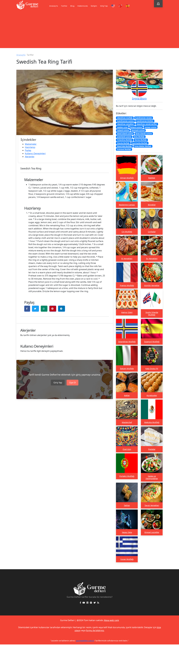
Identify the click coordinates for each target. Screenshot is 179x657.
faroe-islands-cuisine (143, 133)
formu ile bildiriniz (95, 630)
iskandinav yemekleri (125, 124)
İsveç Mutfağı (139, 137)
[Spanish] (128, 6)
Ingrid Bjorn (139, 98)
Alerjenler (29, 156)
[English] (113, 6)
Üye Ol (72, 382)
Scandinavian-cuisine (125, 121)
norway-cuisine (150, 127)
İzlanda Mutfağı (123, 143)
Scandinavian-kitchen (144, 121)
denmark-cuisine (138, 130)
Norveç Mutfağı (141, 140)
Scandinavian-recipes (143, 118)
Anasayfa (53, 6)
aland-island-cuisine (125, 133)
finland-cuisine (136, 127)
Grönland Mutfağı (124, 149)
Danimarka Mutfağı (139, 143)
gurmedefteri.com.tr (85, 640)
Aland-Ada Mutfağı (124, 146)
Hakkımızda (82, 6)
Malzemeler (31, 144)
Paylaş (28, 150)
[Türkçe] (120, 6)
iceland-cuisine (123, 130)
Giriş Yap (104, 6)
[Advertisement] (89, 29)
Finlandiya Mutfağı (124, 140)
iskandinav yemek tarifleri (146, 124)
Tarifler (64, 6)
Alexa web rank (111, 620)
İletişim (94, 6)
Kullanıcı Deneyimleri (35, 153)
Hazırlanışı (30, 147)
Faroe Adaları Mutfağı (142, 146)
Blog (72, 6)
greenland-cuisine (124, 137)
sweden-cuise (122, 127)
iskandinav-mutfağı (125, 118)
